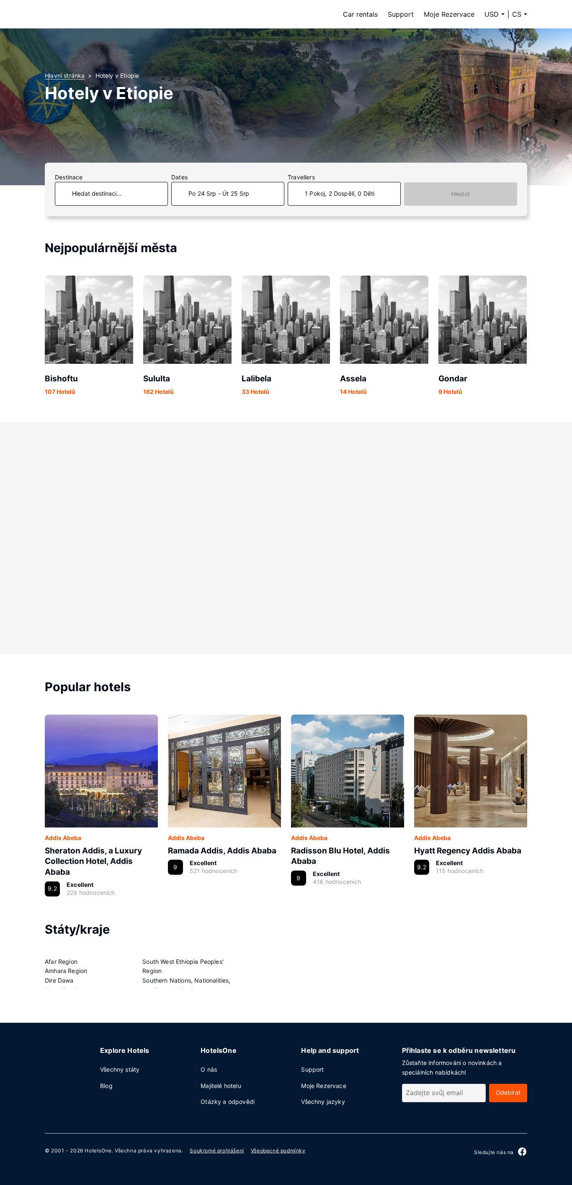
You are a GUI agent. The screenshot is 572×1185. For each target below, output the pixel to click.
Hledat (460, 193)
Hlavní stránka (65, 75)
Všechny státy (119, 1069)
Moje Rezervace (449, 14)
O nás (209, 1069)
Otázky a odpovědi (228, 1101)
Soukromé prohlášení (217, 1150)
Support (401, 14)
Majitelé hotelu (221, 1085)
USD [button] (491, 14)
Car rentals (360, 14)
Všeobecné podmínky (278, 1150)
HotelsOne (98, 1150)
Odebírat (508, 1092)
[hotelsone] (97, 14)
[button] (519, 14)
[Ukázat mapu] (286, 538)
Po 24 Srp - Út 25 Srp (219, 193)
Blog (106, 1085)
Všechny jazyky (323, 1101)
